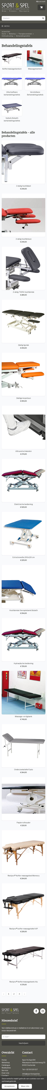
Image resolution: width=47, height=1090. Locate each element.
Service (5, 1070)
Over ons (5, 1073)
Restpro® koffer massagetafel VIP (23, 930)
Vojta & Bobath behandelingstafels (12, 119)
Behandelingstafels (23, 36)
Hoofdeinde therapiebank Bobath (23, 611)
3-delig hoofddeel (23, 187)
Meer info (25, 1086)
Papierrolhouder (23, 824)
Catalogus (6, 1065)
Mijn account (40, 1)
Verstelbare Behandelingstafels (35, 93)
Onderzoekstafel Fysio (23, 771)
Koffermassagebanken (12, 69)
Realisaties (6, 1068)
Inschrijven (23, 1043)
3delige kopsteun (23, 399)
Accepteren (9, 1086)
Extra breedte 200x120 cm (23, 558)
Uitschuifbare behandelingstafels (12, 93)
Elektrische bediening (23, 505)
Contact (5, 1076)
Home (4, 34)
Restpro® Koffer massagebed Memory (23, 877)
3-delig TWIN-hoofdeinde (23, 293)
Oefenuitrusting (7, 36)
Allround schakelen (23, 452)
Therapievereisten (25, 34)
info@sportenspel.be (31, 1074)
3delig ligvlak (23, 346)
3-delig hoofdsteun (23, 240)
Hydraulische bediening (23, 664)
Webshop (12, 34)
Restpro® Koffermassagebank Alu (23, 983)
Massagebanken (35, 69)
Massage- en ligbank (23, 717)
